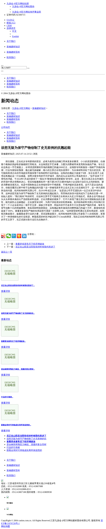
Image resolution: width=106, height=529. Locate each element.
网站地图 (5, 526)
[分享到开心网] (19, 236)
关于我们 (11, 41)
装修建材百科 (13, 52)
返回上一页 (6, 252)
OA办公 (10, 20)
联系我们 (11, 57)
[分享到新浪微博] (3, 236)
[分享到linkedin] (24, 236)
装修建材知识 (13, 46)
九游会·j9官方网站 (21, 108)
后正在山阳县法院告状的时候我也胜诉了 (35, 247)
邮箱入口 (11, 23)
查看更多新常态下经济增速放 (29, 244)
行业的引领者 (13, 447)
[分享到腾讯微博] (14, 236)
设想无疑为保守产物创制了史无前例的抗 (26, 438)
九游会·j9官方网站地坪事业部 (26, 12)
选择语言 (11, 28)
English (15, 36)
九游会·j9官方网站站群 (18, 3)
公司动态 (5, 127)
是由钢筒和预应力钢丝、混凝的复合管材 (26, 444)
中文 (14, 31)
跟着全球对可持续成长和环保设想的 (24, 450)
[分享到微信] (8, 236)
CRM (9, 25)
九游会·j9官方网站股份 (23, 6)
